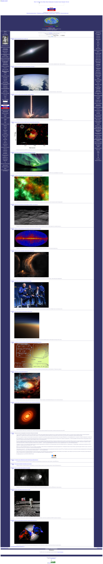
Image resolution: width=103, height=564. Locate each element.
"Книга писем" (98, 70)
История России (98, 100)
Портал (35, 1)
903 (14, 546)
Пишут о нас (5, 136)
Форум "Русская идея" (98, 118)
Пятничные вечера (98, 125)
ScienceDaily (5, 79)
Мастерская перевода (98, 135)
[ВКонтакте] (52, 455)
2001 (98, 154)
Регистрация (63, 1)
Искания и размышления (98, 50)
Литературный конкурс (98, 141)
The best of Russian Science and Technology (5, 170)
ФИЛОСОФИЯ (98, 91)
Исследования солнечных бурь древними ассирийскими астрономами (24, 152)
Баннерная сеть (5, 157)
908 (20, 546)
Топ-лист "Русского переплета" (5, 155)
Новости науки (5, 165)
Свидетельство (50, 32)
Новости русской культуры (5, 163)
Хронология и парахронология (5, 64)
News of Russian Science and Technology (5, 55)
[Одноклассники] (54, 455)
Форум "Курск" (98, 119)
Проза (98, 45)
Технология (5, 94)
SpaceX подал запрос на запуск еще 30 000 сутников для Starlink (24, 94)
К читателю (98, 36)
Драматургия (98, 48)
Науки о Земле (5, 91)
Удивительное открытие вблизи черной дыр (21, 371)
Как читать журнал (5, 134)
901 (11, 546)
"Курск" (98, 40)
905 (16, 546)
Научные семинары (5, 56)
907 (19, 546)
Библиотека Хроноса (5, 113)
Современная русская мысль (98, 93)
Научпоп (5, 114)
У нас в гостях (98, 56)
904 (15, 546)
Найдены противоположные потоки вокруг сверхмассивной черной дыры (25, 520)
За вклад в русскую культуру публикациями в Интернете (98, 139)
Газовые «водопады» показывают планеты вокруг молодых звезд (24, 250)
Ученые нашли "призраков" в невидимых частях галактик (23, 463)
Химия (5, 97)
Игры (5, 122)
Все (5, 162)
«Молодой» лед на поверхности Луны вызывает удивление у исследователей (26, 204)
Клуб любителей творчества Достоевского (98, 128)
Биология (5, 90)
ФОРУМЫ (98, 113)
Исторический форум (98, 121)
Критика (98, 51)
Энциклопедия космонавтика (5, 47)
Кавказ (98, 42)
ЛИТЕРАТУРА (98, 32)
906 (18, 546)
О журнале (5, 133)
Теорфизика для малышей (73, 13)
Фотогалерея (98, 81)
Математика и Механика (5, 93)
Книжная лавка (51, 1)
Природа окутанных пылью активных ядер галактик (22, 467)
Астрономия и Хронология (98, 107)
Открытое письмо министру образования (5, 84)
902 (12, 546)
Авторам (5, 131)
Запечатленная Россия (98, 110)
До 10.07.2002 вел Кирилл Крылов (51, 29)
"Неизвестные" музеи (98, 84)
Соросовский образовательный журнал (5, 88)
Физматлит (5, 52)
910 (23, 546)
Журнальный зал (5, 51)
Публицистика (98, 39)
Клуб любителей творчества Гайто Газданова (98, 130)
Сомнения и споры (98, 53)
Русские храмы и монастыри (98, 88)
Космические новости (5, 45)
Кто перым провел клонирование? (5, 62)
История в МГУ (98, 101)
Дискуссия (67, 1)
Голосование (56, 1)
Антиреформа (5, 86)
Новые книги (98, 54)
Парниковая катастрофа (5, 59)
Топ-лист (59, 1)
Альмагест (5, 67)
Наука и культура (5, 69)
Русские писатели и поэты (5, 147)
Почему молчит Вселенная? (5, 58)
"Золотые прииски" (98, 73)
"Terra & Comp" (58, 13)
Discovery (5, 80)
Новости (47, 1)
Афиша (5, 168)
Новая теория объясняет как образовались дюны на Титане (23, 311)
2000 (98, 155)
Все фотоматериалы (98, 160)
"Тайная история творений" (98, 68)
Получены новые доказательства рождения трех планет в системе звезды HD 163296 (27, 402)
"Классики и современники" (98, 64)
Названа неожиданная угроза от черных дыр (21, 38)
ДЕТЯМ (98, 146)
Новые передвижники (98, 79)
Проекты (5, 142)
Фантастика (98, 149)
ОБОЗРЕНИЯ (98, 62)
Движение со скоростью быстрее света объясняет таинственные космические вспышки (27, 228)
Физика (5, 96)
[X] (55, 455)
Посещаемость (5, 144)
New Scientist (5, 77)
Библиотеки (5, 150)
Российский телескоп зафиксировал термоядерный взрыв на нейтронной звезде (26, 459)
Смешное (5, 127)
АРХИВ (98, 152)
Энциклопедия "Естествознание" (5, 49)
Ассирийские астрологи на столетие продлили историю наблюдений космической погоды (27, 342)
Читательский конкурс (98, 143)
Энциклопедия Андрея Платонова (98, 133)
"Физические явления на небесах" (31, 13)
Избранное (5, 148)
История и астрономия (5, 66)
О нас (42, 1)
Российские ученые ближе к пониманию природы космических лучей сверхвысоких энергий (28, 175)
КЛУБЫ (98, 124)
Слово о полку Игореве (98, 103)
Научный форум (5, 34)
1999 (98, 157)
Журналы (5, 145)
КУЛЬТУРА (98, 76)
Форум (98, 151)
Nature (5, 74)
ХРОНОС (98, 98)
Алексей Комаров (53, 558)
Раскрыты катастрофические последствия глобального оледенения (24, 66)
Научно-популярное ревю (64, 13)
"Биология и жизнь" (52, 13)
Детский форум (98, 122)
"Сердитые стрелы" (98, 75)
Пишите (44, 1)
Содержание (39, 1)
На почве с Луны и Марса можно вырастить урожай (22, 489)
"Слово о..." (98, 66)
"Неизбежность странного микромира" (43, 13)
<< (10, 546)
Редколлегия (5, 130)
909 (21, 546)
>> (24, 546)
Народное (5, 125)
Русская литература (5, 99)
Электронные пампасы (98, 148)
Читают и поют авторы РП (5, 117)
